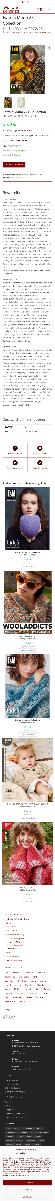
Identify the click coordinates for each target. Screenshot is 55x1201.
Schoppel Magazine (14, 948)
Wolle (22, 1001)
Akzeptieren (27, 1182)
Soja (6, 997)
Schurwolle (35, 993)
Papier (47, 989)
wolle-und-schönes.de (21, 1069)
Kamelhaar (9, 981)
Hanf (34, 976)
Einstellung (27, 1196)
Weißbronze (9, 1001)
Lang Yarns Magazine (19, 177)
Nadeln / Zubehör (14, 1088)
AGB (8, 1102)
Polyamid (8, 993)
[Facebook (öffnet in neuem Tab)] (23, 2)
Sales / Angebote (13, 1084)
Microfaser (42, 985)
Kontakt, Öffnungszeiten (16, 1113)
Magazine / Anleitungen (16, 1092)
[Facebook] (6, 1016)
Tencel (29, 997)
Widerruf (10, 1106)
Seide (46, 993)
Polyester (21, 993)
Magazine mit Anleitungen (15, 935)
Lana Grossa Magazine (15, 938)
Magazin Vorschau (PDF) (15, 140)
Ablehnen (27, 1189)
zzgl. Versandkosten (22, 130)
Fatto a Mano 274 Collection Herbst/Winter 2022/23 (32, 32)
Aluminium (28, 972)
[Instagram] (12, 1016)
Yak (30, 1001)
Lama (33, 981)
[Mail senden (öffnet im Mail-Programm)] (32, 2)
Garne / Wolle (11, 927)
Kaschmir (22, 981)
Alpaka (16, 972)
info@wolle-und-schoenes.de (24, 1061)
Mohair (17, 989)
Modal (7, 989)
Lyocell (7, 985)
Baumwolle (9, 976)
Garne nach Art (11, 931)
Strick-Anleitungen (13, 956)
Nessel (28, 989)
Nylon (37, 989)
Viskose (39, 997)
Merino (18, 985)
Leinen (43, 981)
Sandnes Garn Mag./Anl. (16, 945)
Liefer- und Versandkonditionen (19, 1117)
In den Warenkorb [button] (27, 567)
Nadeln (8, 952)
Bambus (41, 972)
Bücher (8, 923)
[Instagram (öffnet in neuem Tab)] (28, 2)
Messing (29, 985)
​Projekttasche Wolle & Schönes (17, 919)
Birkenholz (24, 976)
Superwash (17, 997)
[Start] (3, 32)
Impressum (11, 1109)
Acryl (6, 972)
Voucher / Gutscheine (14, 960)
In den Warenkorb (14, 165)
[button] (49, 48)
